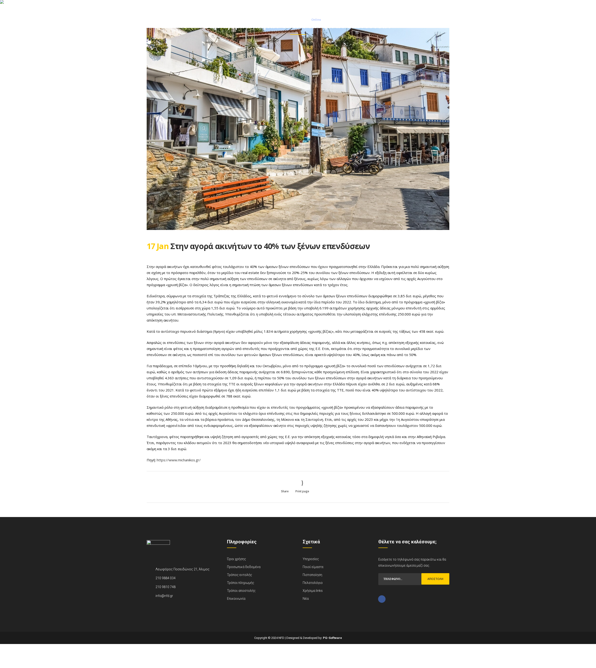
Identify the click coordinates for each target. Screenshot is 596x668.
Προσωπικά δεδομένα (244, 567)
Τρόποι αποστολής (241, 591)
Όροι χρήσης (236, 559)
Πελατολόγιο (313, 583)
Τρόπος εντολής (239, 575)
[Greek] (439, 6)
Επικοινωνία (236, 598)
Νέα (306, 598)
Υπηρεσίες (311, 559)
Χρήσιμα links (313, 591)
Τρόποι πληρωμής (240, 583)
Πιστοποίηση (312, 575)
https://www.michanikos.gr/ (179, 460)
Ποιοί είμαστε (313, 567)
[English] (446, 6)
